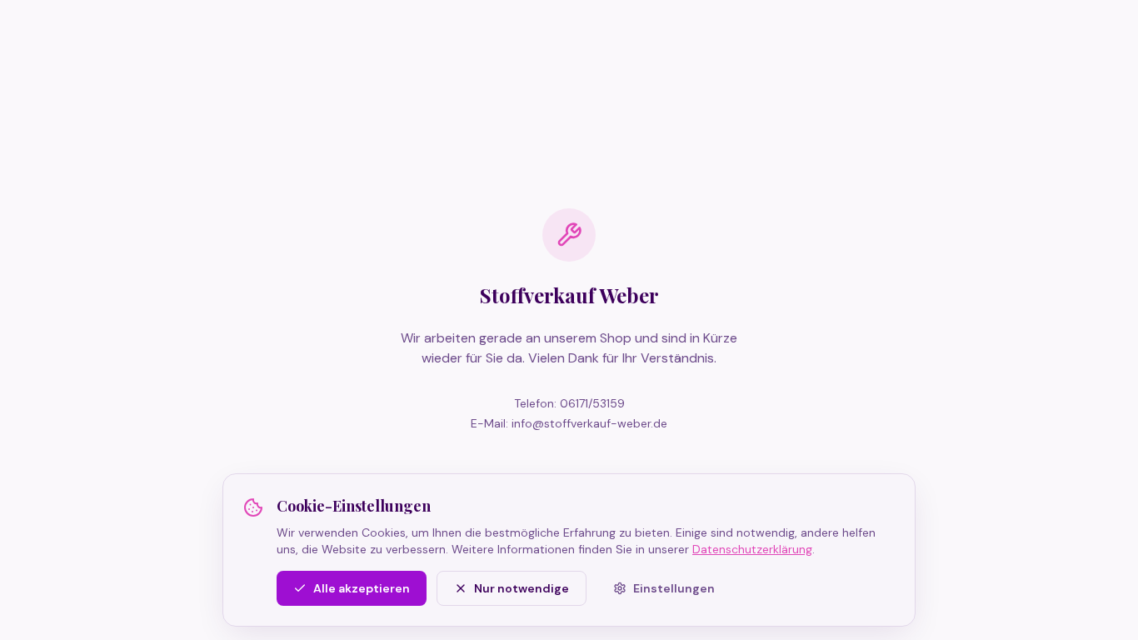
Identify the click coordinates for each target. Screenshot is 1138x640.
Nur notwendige (521, 588)
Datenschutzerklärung (752, 549)
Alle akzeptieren (361, 588)
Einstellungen (674, 588)
